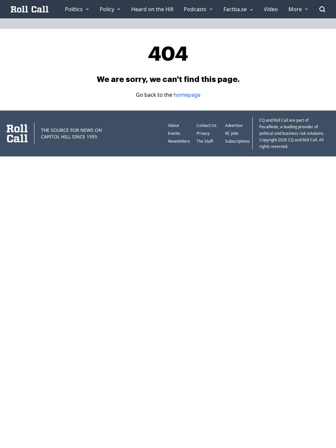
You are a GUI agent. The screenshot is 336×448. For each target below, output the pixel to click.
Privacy (203, 133)
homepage (187, 94)
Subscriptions (237, 141)
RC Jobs (232, 133)
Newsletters (179, 141)
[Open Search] (322, 9)
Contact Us (207, 125)
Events (174, 133)
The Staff (205, 141)
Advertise (233, 125)
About (173, 125)
